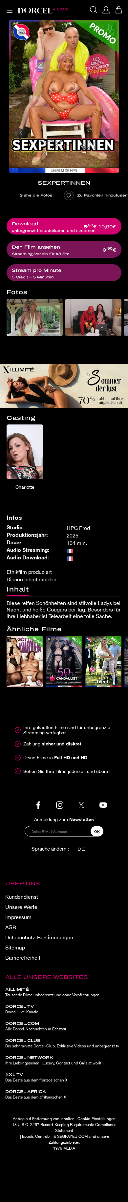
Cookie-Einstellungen (96, 1119)
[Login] (106, 10)
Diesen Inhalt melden (31, 579)
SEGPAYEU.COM (72, 1136)
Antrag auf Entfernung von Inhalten (44, 1119)
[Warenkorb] (118, 10)
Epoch (27, 1136)
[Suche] (93, 10)
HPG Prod (78, 528)
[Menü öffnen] (8, 6)
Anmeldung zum (64, 819)
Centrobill (44, 1136)
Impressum (18, 917)
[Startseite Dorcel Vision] (42, 10)
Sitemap (15, 947)
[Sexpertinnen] (64, 96)
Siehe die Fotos (36, 195)
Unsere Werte (21, 907)
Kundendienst (21, 897)
